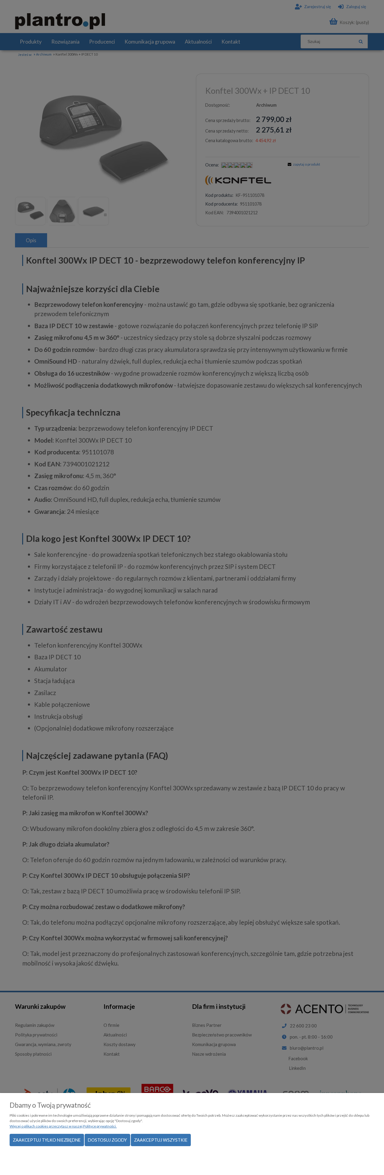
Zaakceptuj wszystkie (161, 1140)
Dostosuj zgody (107, 1140)
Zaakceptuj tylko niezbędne (47, 1140)
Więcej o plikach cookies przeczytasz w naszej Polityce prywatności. (63, 1126)
